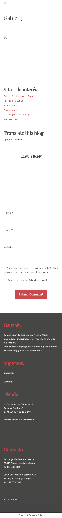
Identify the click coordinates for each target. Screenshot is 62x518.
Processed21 (10, 105)
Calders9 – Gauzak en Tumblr (20, 96)
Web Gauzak (10, 119)
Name (8, 212)
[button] (56, 3)
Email (8, 230)
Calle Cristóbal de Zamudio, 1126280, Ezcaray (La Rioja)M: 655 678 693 (20, 478)
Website (8, 247)
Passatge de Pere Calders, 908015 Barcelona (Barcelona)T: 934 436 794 (19, 463)
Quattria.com (11, 110)
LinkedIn (8, 381)
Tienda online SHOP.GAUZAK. (19, 419)
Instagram (9, 373)
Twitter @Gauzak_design (17, 114)
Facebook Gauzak (13, 100)
